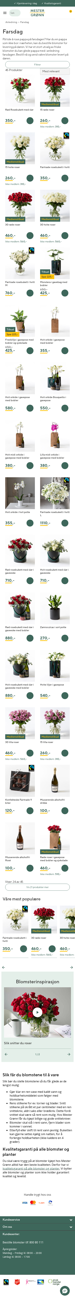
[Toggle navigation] (4, 13)
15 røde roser (47, 109)
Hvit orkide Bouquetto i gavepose (53, 399)
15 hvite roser (12, 167)
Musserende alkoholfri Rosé (17, 859)
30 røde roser (12, 224)
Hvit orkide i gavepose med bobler (52, 341)
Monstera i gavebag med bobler (53, 284)
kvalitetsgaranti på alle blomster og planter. (31, 1168)
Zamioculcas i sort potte (53, 627)
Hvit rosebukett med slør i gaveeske (54, 571)
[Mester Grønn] (37, 12)
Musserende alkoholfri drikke (52, 801)
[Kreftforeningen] (30, 1282)
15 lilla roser (46, 742)
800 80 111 (36, 1242)
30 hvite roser (47, 224)
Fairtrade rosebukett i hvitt (55, 167)
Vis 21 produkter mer (37, 887)
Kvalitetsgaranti (52, 3)
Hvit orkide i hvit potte (17, 512)
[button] (65, 1291)
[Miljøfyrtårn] (41, 1282)
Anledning (11, 22)
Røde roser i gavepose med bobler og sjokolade (54, 859)
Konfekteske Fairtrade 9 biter (18, 801)
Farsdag (24, 22)
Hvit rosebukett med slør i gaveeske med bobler (19, 686)
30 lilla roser (12, 742)
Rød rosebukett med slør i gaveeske (19, 571)
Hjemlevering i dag (27, 3)
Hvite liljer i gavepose (52, 684)
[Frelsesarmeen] (19, 1282)
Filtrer (37, 64)
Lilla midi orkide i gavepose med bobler (52, 456)
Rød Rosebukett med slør (19, 109)
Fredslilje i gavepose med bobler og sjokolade (19, 341)
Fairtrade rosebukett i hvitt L (55, 514)
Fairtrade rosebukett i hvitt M (20, 284)
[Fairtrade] (8, 1282)
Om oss (7, 1226)
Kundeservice (11, 1219)
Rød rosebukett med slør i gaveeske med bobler (19, 629)
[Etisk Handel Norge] (52, 1282)
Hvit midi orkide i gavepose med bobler (17, 456)
